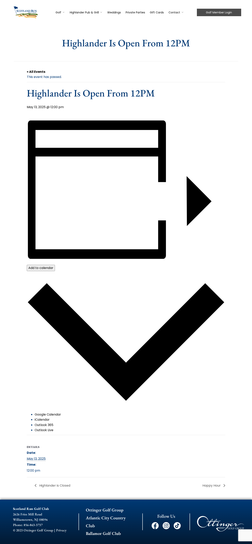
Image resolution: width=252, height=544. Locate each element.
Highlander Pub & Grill (84, 12)
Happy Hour (211, 485)
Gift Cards (157, 12)
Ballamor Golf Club (103, 533)
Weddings (114, 12)
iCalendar (42, 419)
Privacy (61, 530)
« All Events (36, 71)
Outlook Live (44, 430)
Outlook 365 (44, 425)
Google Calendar (48, 414)
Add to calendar (40, 268)
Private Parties (135, 12)
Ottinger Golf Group (104, 510)
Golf (58, 12)
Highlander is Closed (54, 485)
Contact (174, 12)
